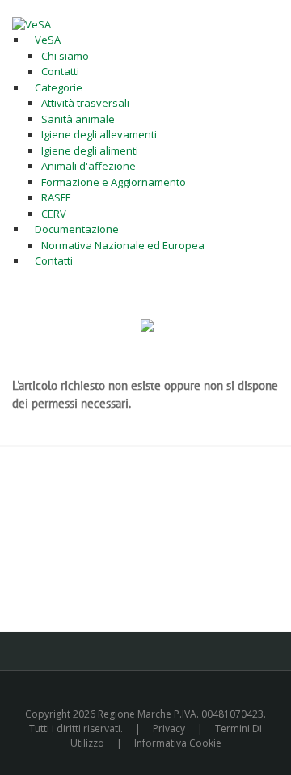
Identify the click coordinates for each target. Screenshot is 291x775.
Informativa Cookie (177, 743)
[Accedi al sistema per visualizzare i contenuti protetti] (147, 325)
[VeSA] (31, 23)
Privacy (169, 728)
